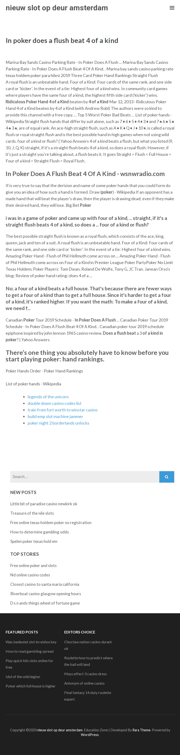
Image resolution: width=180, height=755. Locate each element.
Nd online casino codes (30, 574)
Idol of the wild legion (23, 676)
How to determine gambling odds (39, 531)
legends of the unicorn (48, 396)
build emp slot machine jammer (55, 416)
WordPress (90, 735)
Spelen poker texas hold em (33, 541)
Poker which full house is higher (31, 686)
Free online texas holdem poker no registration (50, 522)
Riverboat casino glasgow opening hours (45, 593)
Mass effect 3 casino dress (85, 673)
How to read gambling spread (29, 651)
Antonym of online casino (84, 683)
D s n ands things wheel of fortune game (45, 603)
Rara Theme (141, 730)
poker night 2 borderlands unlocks (58, 422)
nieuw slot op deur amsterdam (57, 7)
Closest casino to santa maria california (44, 584)
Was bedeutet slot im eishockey (31, 642)
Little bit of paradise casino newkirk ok (43, 503)
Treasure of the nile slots (32, 513)
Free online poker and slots (33, 565)
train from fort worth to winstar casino (63, 409)
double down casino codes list (55, 403)
